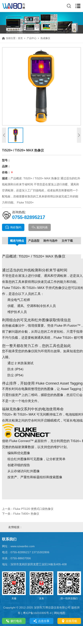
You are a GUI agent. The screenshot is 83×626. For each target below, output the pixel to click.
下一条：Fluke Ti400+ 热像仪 (20, 513)
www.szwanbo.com (22, 546)
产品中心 (31, 38)
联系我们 (9, 539)
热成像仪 (45, 38)
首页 (20, 38)
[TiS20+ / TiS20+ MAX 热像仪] (41, 86)
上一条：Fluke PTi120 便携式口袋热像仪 (27, 508)
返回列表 (42, 227)
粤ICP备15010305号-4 (37, 613)
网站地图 (59, 613)
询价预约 (15, 227)
